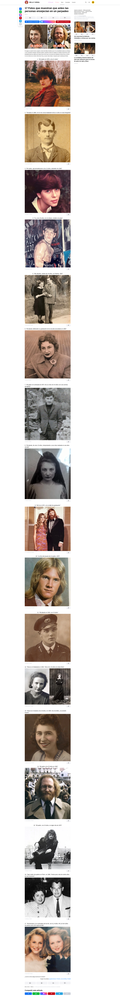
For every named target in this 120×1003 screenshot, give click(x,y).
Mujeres (75, 40)
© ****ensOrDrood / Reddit (29, 552)
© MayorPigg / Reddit (28, 163)
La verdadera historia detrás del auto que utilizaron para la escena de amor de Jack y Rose (84, 59)
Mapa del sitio (84, 12)
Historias (80, 40)
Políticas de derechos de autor (79, 11)
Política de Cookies (88, 11)
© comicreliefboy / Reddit (29, 820)
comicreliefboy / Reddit (65, 978)
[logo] (32, 2)
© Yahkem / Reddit (28, 500)
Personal (51, 2)
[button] (76, 34)
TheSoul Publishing (82, 15)
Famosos (76, 63)
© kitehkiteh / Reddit (28, 663)
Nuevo (57, 2)
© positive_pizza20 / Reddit (29, 607)
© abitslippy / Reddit (28, 918)
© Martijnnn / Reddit (28, 870)
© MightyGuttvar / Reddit (29, 706)
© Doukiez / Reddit (28, 441)
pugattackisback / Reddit (54, 978)
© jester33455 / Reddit (28, 973)
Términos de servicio (77, 12)
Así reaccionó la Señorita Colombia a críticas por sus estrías (84, 37)
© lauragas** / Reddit (28, 214)
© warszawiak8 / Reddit (29, 325)
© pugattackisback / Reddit (29, 762)
